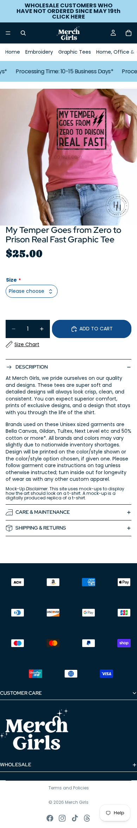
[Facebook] (50, 818)
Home (12, 51)
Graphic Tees (74, 51)
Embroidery (39, 51)
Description (31, 367)
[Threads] (87, 818)
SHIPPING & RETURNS (40, 528)
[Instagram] (62, 818)
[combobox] (31, 291)
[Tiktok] (75, 818)
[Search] (23, 33)
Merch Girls (77, 802)
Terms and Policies (68, 788)
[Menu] (8, 33)
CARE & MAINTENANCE (42, 512)
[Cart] (128, 33)
